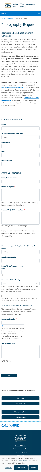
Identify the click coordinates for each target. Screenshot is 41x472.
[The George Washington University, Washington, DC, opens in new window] (20, 438)
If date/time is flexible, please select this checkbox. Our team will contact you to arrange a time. (19, 299)
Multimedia (10, 18)
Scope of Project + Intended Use (12, 210)
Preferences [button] (8, 467)
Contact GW (20, 455)
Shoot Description (7, 187)
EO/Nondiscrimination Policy (20, 449)
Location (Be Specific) (8, 257)
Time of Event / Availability (10, 280)
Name (3, 124)
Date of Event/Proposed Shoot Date (12, 267)
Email (3, 151)
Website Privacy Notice (20, 452)
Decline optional (21, 467)
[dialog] (20, 464)
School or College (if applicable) (12, 133)
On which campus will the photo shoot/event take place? (18, 247)
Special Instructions (8, 343)
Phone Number (6, 160)
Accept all (33, 467)
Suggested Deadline (8, 319)
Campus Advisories (20, 446)
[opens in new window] (3, 427)
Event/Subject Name (8, 178)
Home (3, 18)
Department (5, 142)
